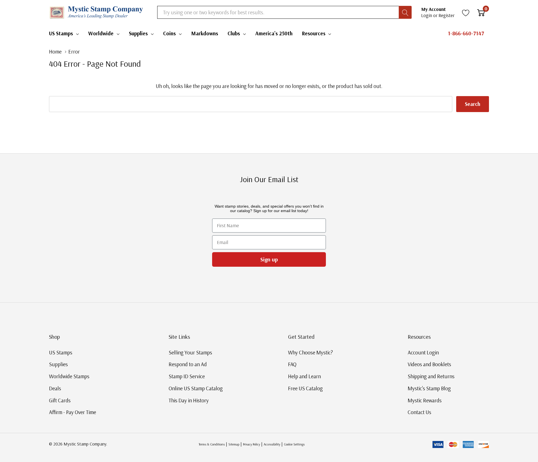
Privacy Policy (251, 444)
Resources (313, 33)
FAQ (292, 364)
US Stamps (61, 33)
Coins (169, 33)
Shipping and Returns (431, 376)
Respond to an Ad (188, 364)
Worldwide (100, 33)
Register (446, 15)
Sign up (269, 259)
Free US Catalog (305, 388)
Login (427, 15)
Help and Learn (304, 376)
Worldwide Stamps (69, 376)
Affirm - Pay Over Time (72, 412)
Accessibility (272, 444)
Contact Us (419, 412)
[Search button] (405, 12)
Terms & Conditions (212, 444)
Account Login (423, 352)
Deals (55, 388)
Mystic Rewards (425, 400)
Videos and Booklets (429, 364)
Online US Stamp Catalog (196, 388)
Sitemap (233, 444)
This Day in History (189, 400)
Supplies (138, 33)
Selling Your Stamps (190, 352)
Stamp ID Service (187, 376)
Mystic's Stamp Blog (429, 388)
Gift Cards (60, 400)
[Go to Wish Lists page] (466, 12)
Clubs (234, 33)
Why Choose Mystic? (310, 352)
